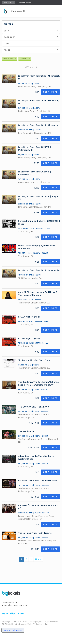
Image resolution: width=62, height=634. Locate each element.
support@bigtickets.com (13, 613)
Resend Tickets (25, 2)
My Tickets (9, 2)
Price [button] (7, 50)
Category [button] (10, 37)
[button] (19, 11)
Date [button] (7, 43)
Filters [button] (9, 24)
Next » (38, 559)
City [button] (6, 31)
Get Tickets (50, 92)
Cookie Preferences (13, 630)
